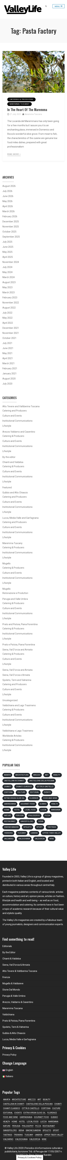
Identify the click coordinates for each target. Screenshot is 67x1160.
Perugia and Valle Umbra (15, 599)
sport (39, 827)
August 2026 (9, 186)
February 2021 (9, 368)
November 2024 (10, 262)
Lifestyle (6, 426)
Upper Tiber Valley (51, 833)
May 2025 (7, 252)
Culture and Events (12, 415)
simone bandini (11, 827)
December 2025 (10, 221)
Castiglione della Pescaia (41, 781)
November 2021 (10, 333)
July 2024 (7, 267)
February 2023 (9, 297)
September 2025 (11, 236)
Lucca (43, 810)
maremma (55, 810)
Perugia (19, 815)
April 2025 (7, 257)
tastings (51, 827)
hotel (17, 810)
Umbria (34, 833)
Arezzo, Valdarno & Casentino (17, 1002)
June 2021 (7, 348)
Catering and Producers (14, 410)
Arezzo (36, 775)
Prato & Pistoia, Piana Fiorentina (18, 1020)
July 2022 (7, 312)
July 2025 (7, 241)
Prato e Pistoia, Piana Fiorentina (18, 644)
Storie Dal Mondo (11, 989)
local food (30, 810)
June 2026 (7, 196)
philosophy (34, 815)
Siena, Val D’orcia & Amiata (16, 965)
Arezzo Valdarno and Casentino (18, 431)
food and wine (50, 798)
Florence (33, 798)
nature (7, 815)
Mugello (6, 563)
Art (46, 775)
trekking (8, 833)
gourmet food (28, 804)
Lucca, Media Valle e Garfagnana (19, 1039)
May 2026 (7, 201)
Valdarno (8, 839)
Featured (7, 487)
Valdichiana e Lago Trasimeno (17, 730)
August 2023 (9, 282)
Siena (40, 821)
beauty (56, 775)
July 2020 (7, 383)
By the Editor (8, 952)
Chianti (7, 786)
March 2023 (8, 292)
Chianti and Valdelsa (12, 462)
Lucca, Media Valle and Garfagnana (20, 518)
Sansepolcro (26, 821)
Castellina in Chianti (14, 781)
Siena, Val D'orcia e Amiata (16, 675)
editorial (34, 792)
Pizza (47, 815)
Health (54, 804)
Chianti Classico (24, 786)
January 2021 (9, 373)
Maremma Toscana (33, 114)
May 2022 (7, 317)
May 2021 (7, 353)
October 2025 (9, 231)
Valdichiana (24, 839)
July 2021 (7, 343)
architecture (21, 775)
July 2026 (7, 191)
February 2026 (9, 216)
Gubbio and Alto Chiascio (15, 492)
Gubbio (43, 804)
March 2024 (8, 277)
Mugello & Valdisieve (12, 983)
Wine (51, 839)
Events (47, 792)
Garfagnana (10, 804)
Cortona (8, 792)
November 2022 (10, 302)
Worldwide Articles (11, 735)
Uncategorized (10, 700)
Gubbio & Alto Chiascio (13, 1033)
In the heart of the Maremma (27, 109)
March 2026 (8, 211)
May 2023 (7, 287)
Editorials (7, 946)
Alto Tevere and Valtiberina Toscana (21, 406)
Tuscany (22, 833)
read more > (14, 154)
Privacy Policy (9, 1054)
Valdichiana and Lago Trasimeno (19, 705)
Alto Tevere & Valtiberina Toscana (19, 971)
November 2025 (10, 226)
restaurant (10, 821)
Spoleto (27, 827)
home (6, 810)
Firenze (6, 977)
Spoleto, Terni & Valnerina (15, 1027)
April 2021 (7, 358)
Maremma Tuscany (19, 104)
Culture (21, 792)
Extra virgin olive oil (14, 798)
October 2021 (9, 338)
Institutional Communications (17, 420)
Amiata (7, 775)
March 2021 (8, 363)
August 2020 (9, 378)
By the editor (8, 457)
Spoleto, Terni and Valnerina (16, 680)
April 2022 (7, 323)
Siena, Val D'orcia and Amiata (17, 649)
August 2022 (9, 307)
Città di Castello (45, 786)
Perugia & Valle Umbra (13, 996)
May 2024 (7, 272)
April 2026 (7, 206)
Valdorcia (40, 839)
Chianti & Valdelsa (11, 958)
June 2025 (7, 247)
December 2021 (10, 328)
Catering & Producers (21, 99)
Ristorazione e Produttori (15, 593)
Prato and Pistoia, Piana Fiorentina (20, 624)
